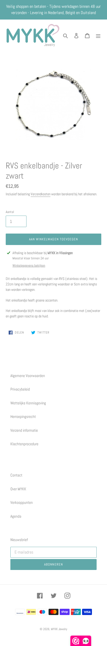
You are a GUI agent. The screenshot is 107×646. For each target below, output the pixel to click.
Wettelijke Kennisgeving (28, 402)
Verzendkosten (40, 194)
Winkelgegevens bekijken (28, 265)
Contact (16, 475)
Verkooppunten (21, 502)
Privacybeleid (20, 389)
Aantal (10, 212)
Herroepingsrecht (23, 416)
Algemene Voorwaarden (27, 375)
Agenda (15, 516)
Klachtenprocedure (24, 443)
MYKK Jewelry (59, 629)
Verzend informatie (24, 430)
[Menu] (98, 35)
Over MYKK (18, 488)
